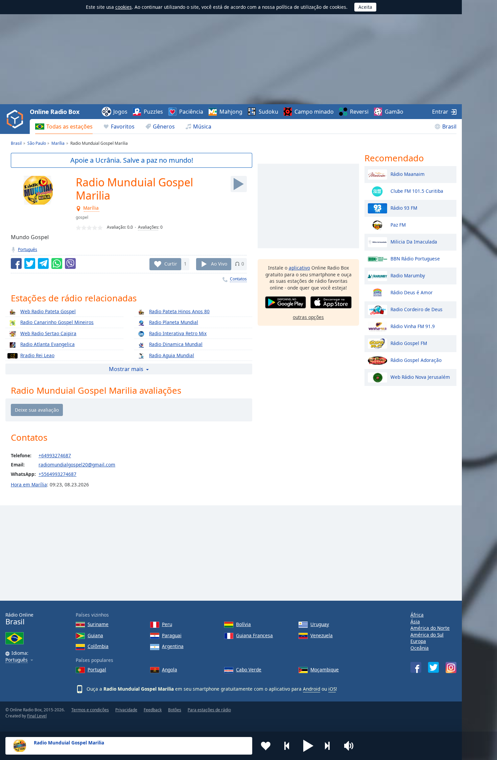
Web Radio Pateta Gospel (48, 311)
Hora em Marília (29, 484)
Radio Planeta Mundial (173, 322)
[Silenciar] (351, 746)
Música (202, 126)
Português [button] (16, 660)
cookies (123, 7)
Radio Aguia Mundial (171, 355)
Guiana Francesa (254, 635)
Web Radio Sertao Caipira (48, 333)
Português (27, 249)
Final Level (37, 716)
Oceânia (419, 648)
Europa (418, 641)
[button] (308, 746)
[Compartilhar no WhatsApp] (56, 263)
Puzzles (153, 111)
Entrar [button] (440, 111)
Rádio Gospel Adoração (416, 359)
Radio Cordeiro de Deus (416, 309)
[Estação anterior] (287, 746)
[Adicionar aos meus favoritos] (266, 746)
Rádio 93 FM (403, 207)
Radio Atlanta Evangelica (47, 344)
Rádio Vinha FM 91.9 (412, 326)
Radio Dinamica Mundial (176, 344)
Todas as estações (69, 126)
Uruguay (319, 624)
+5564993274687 (57, 474)
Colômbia (98, 646)
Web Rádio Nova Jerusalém (420, 376)
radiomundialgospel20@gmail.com (77, 464)
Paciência (191, 111)
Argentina (173, 646)
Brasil (449, 126)
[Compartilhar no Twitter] (29, 263)
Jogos (120, 111)
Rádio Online (19, 619)
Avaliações (148, 227)
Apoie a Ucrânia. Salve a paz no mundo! (131, 160)
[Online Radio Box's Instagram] (451, 667)
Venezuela (321, 635)
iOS (332, 689)
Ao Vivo (219, 263)
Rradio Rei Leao (37, 355)
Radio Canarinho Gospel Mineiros (57, 322)
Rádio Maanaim (407, 173)
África (417, 615)
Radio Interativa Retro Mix (178, 333)
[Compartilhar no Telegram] (43, 263)
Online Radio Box (54, 112)
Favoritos (123, 126)
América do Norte (430, 628)
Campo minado (314, 111)
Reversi (359, 111)
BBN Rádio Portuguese (415, 258)
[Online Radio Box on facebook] (415, 667)
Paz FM (398, 224)
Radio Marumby (407, 275)
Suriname (98, 624)
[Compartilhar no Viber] (70, 263)
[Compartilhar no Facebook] (16, 263)
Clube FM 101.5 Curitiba (416, 190)
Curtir (170, 263)
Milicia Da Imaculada (413, 241)
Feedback (153, 710)
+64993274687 (55, 455)
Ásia (415, 621)
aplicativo (299, 267)
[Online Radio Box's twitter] (433, 667)
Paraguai (172, 635)
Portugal (97, 669)
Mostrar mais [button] (126, 369)
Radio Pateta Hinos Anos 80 (179, 311)
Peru (167, 624)
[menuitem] (64, 126)
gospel (82, 217)
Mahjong (230, 111)
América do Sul (427, 634)
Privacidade (126, 710)
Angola (169, 669)
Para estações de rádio (209, 710)
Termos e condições (90, 710)
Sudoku (268, 111)
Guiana (95, 635)
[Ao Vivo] (239, 184)
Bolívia (243, 624)
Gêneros (164, 126)
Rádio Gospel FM (408, 343)
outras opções (308, 317)
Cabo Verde (248, 669)
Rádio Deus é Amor (411, 292)
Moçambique (324, 669)
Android (311, 689)
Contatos (238, 279)
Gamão (394, 111)
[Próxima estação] (330, 746)
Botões (174, 710)
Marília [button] (91, 208)
